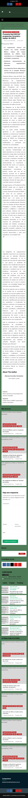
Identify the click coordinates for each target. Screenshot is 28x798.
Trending (19, 426)
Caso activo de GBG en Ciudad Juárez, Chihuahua (16, 611)
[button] (2, 19)
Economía (5, 476)
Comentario (6, 503)
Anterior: (13, 393)
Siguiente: (12, 400)
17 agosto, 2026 (18, 484)
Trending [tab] (20, 583)
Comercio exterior (14, 597)
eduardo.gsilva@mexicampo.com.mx (11, 782)
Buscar (3, 548)
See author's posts (14, 378)
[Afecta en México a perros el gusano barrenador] (14, 419)
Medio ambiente (13, 588)
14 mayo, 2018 (20, 40)
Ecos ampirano (15, 32)
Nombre (5, 524)
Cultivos (12, 449)
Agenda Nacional (6, 32)
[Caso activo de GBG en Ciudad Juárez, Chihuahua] (5, 612)
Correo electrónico (18, 525)
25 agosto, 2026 (18, 662)
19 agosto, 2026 (18, 433)
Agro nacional (6, 449)
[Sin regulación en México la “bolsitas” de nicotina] (14, 470)
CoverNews (14, 795)
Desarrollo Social (20, 449)
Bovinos (14, 424)
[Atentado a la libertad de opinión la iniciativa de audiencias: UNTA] (14, 445)
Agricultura (14, 447)
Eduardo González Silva (9, 433)
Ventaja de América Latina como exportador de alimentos (17, 602)
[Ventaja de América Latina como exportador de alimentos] (5, 601)
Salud (14, 426)
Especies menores (7, 426)
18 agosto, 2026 (18, 458)
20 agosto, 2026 (18, 715)
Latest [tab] (4, 583)
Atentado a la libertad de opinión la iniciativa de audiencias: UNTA (16, 633)
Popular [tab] (12, 583)
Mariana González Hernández (9, 40)
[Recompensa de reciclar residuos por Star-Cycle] (5, 590)
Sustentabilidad (13, 589)
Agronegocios (13, 595)
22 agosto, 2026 (18, 689)
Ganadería (12, 608)
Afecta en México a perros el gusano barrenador (15, 622)
